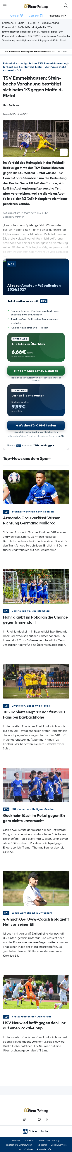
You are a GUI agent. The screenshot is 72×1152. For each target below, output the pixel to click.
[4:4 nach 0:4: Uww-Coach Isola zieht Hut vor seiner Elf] (36, 888)
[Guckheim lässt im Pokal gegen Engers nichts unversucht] (36, 784)
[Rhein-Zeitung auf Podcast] (47, 1119)
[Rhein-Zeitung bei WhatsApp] (24, 1119)
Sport (21, 22)
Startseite (8, 22)
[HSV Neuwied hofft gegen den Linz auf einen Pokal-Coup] (36, 992)
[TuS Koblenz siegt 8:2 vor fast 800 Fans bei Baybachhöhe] (36, 681)
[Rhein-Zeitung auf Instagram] (39, 1119)
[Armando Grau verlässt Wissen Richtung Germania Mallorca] (36, 487)
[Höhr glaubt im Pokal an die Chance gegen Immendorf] (36, 586)
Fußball (32, 22)
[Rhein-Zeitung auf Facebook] (32, 1119)
